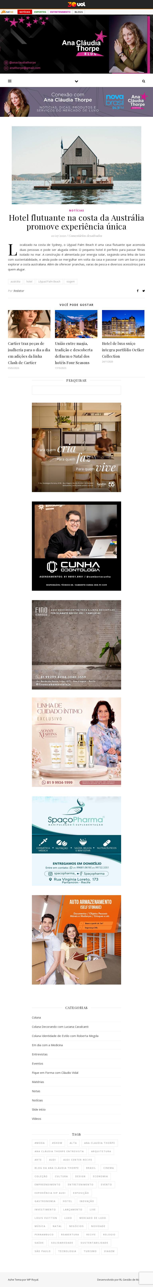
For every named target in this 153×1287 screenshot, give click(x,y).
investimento (45, 1209)
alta (73, 1142)
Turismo (90, 1251)
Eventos (37, 1063)
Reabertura (70, 1234)
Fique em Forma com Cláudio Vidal (55, 1073)
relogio (109, 1234)
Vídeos (36, 1119)
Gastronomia (45, 1201)
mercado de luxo (92, 1217)
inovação (87, 1201)
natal (57, 1226)
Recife (91, 1234)
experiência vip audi (50, 1192)
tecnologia (67, 1251)
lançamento (72, 1209)
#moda (40, 1142)
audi (52, 1159)
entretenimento (81, 1184)
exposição (81, 1192)
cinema (108, 1167)
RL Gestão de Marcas (132, 1279)
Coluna (36, 1017)
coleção (41, 1176)
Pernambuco (44, 1234)
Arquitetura (101, 1151)
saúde (39, 1242)
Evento (106, 1184)
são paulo (43, 1251)
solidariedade (62, 1242)
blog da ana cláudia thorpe (57, 1167)
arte (38, 1159)
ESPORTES (40, 12)
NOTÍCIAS (25, 12)
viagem (71, 281)
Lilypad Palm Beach (49, 281)
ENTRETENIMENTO (60, 12)
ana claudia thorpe (99, 1142)
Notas (36, 1091)
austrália (15, 281)
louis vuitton (46, 1217)
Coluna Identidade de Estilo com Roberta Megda (65, 1036)
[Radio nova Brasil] (76, 116)
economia (100, 1176)
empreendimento (48, 1184)
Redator (19, 291)
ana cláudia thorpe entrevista (59, 1151)
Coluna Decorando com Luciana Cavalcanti (60, 1027)
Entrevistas (40, 1054)
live (93, 1209)
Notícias (76, 210)
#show (57, 1142)
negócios (76, 1226)
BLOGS (79, 12)
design (80, 1176)
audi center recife (77, 1159)
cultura (61, 1176)
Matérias (38, 1082)
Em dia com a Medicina (47, 1045)
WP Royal (32, 1279)
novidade (98, 1226)
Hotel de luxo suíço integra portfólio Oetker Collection (123, 350)
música (40, 1226)
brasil (91, 1167)
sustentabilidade (94, 1242)
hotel (29, 281)
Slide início (39, 1109)
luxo (68, 1217)
